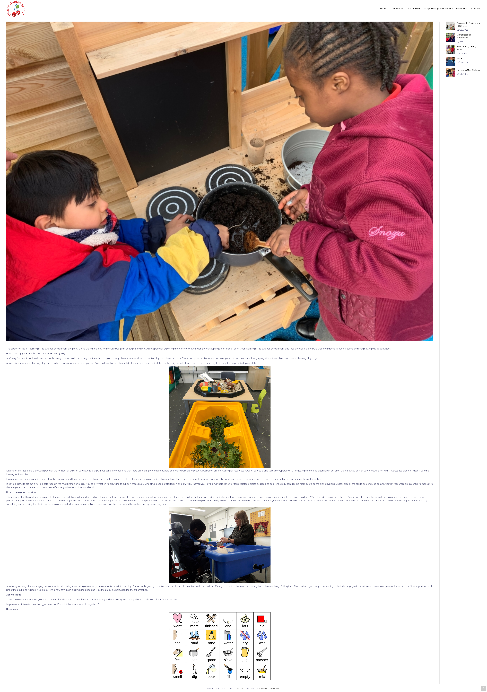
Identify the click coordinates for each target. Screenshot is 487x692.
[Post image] (450, 26)
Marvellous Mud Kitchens (468, 70)
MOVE (459, 58)
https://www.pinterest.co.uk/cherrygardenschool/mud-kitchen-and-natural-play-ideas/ (52, 604)
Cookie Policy (239, 688)
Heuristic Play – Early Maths (466, 48)
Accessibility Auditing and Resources (468, 24)
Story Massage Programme (464, 36)
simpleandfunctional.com (269, 688)
